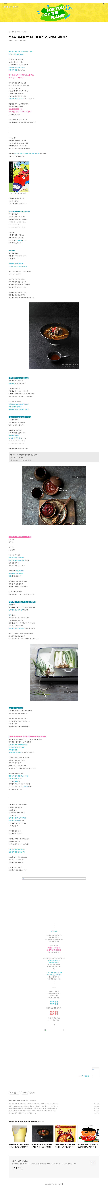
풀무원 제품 (12, 1100)
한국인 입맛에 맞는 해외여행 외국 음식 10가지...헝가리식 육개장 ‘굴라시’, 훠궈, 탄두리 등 (32, 1108)
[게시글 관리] (17, 1092)
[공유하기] (15, 1092)
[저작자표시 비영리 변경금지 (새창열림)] (32, 1093)
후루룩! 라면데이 (21, 1100)
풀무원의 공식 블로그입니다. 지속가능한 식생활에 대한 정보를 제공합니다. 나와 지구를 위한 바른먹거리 (44, 1164)
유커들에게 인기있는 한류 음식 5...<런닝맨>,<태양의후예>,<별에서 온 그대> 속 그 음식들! (32, 1104)
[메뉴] (5, 4)
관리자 (61, 1184)
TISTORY (54, 1184)
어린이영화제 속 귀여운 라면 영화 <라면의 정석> (21, 1113)
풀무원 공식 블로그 (20, 1161)
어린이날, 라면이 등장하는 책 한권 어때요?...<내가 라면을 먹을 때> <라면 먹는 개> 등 (31, 1111)
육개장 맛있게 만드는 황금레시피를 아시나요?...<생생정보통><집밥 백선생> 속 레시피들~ (32, 1106)
